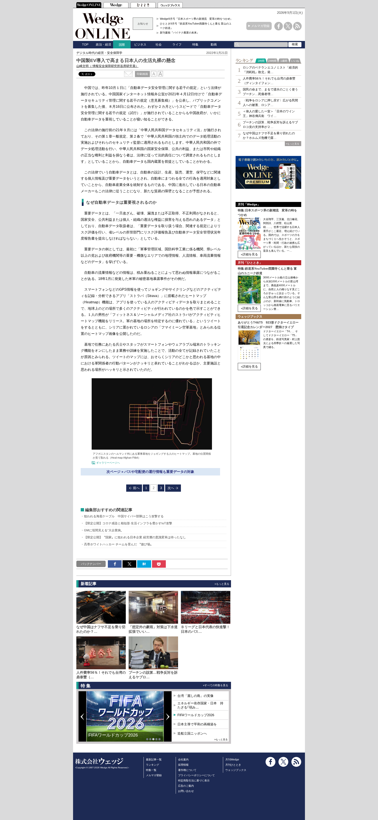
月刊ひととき (233, 764)
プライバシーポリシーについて (196, 775)
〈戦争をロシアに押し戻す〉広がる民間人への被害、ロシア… (270, 103)
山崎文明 (107, 66)
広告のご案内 (186, 785)
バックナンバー (91, 564)
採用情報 (183, 764)
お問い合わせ (186, 791)
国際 (122, 44)
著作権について (187, 770)
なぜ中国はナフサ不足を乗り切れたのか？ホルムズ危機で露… (269, 135)
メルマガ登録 (260, 26)
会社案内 (183, 759)
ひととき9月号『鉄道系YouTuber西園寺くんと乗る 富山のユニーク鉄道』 (197, 26)
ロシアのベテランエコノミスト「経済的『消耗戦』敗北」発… (270, 70)
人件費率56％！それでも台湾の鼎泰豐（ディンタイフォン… (269, 81)
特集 (195, 44)
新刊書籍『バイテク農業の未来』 (179, 32)
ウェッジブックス (235, 770)
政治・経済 (103, 44)
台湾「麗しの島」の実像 (195, 696)
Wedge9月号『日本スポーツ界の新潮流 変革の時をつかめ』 (196, 18)
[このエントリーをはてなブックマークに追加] (144, 564)
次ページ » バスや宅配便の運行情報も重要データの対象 (150, 472)
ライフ (177, 44)
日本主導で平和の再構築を (197, 724)
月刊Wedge (232, 759)
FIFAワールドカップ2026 (113, 735)
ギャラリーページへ (108, 462)
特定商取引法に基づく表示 (194, 780)
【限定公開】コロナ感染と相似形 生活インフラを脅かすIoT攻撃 (128, 523)
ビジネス (140, 44)
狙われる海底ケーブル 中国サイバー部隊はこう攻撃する (124, 516)
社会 (159, 44)
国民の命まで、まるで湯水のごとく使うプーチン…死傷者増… (270, 92)
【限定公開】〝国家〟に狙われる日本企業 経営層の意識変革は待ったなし (135, 537)
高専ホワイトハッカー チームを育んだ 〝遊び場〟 (119, 544)
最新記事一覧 (154, 759)
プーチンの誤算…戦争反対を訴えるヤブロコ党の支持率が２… (270, 124)
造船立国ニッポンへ (192, 733)
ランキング (152, 764)
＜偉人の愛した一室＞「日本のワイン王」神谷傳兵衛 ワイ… (269, 114)
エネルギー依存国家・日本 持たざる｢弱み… (200, 705)
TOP (85, 44)
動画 (214, 44)
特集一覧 (151, 770)
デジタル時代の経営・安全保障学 (99, 53)
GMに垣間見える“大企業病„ (103, 530)
